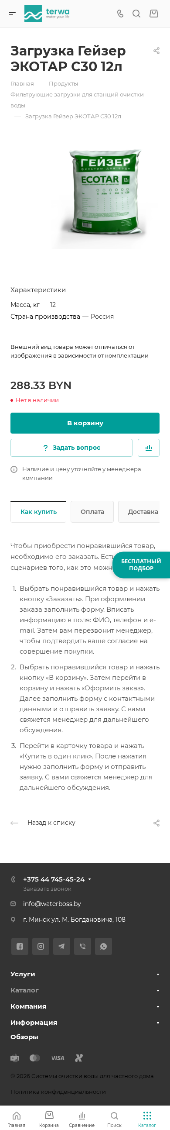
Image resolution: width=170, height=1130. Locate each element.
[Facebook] (19, 946)
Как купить (38, 512)
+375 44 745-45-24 (54, 879)
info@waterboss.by (52, 904)
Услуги (22, 974)
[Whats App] (103, 946)
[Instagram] (40, 946)
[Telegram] (61, 946)
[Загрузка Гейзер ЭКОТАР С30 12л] (105, 194)
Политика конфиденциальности (58, 1091)
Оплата (92, 512)
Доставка (143, 512)
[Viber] (82, 946)
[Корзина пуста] (153, 14)
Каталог (24, 990)
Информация (33, 1022)
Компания (28, 1006)
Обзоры (24, 1037)
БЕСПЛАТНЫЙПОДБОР (141, 564)
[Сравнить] (149, 448)
